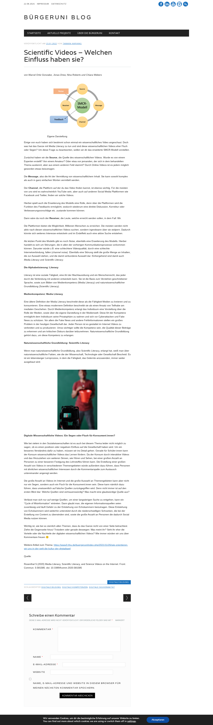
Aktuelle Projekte (59, 33)
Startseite (34, 33)
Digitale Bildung (119, 582)
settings (131, 721)
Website (39, 671)
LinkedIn (167, 4)
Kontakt (114, 33)
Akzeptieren (158, 719)
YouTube (173, 4)
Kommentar (43, 629)
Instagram (179, 4)
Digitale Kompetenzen (75, 587)
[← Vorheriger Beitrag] (27, 598)
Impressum (43, 3)
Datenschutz (58, 3)
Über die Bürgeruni (89, 33)
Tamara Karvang (72, 43)
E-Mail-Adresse (45, 664)
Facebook (160, 4)
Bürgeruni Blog (58, 17)
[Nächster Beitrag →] (127, 598)
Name (38, 656)
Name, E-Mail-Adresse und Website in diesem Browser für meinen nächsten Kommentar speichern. (77, 685)
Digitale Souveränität (102, 587)
